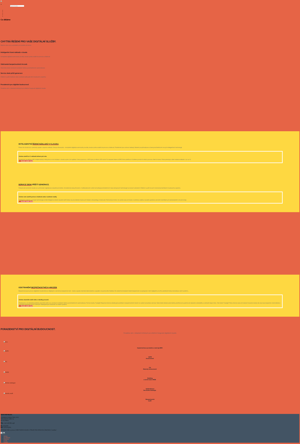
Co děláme (7, 437)
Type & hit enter (5, 6)
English (6, 442)
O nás (5, 440)
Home (5, 436)
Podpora (6, 439)
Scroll (2, 23)
